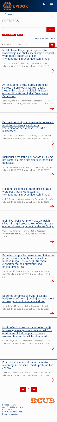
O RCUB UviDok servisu (12, 412)
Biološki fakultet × (9, 34)
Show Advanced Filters (44, 38)
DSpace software (10, 405)
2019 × (20, 34)
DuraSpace (7, 410)
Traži (50, 30)
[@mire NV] (43, 400)
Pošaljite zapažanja (10, 414)
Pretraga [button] (8, 14)
